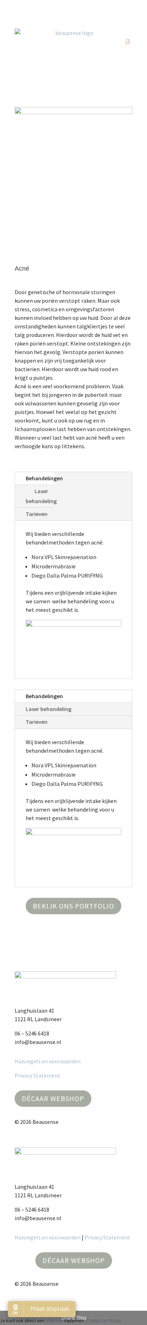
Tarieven (36, 513)
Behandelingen (44, 478)
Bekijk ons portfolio (73, 905)
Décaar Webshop (53, 1098)
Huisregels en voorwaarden (48, 1061)
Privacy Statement (37, 1075)
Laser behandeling (41, 495)
